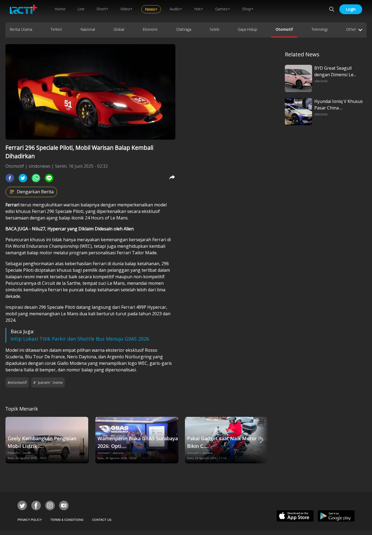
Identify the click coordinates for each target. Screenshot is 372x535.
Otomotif (284, 29)
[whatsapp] (36, 178)
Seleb (214, 29)
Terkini (56, 29)
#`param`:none (48, 382)
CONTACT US (101, 519)
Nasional (88, 29)
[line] (49, 178)
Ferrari (12, 205)
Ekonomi (150, 29)
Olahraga (183, 29)
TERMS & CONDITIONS (66, 519)
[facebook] (9, 178)
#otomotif (17, 382)
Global (119, 29)
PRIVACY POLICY (29, 519)
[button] (261, 440)
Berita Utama (21, 29)
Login (351, 9)
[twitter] (23, 178)
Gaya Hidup (247, 29)
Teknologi (320, 29)
